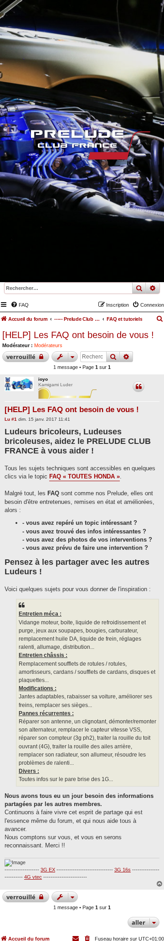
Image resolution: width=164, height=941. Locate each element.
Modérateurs (48, 345)
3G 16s (122, 869)
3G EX (48, 869)
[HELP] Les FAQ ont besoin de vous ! (78, 335)
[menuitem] (19, 304)
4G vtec (33, 877)
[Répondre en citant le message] (138, 386)
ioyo (43, 379)
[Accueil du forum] (82, 147)
